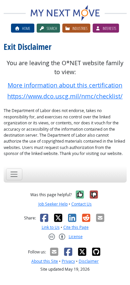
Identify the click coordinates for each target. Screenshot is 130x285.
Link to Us (51, 227)
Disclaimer (89, 261)
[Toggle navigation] (14, 174)
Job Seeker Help (53, 204)
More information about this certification (65, 85)
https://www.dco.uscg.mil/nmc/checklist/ (65, 96)
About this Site (44, 261)
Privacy (68, 261)
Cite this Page (76, 227)
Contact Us (81, 204)
